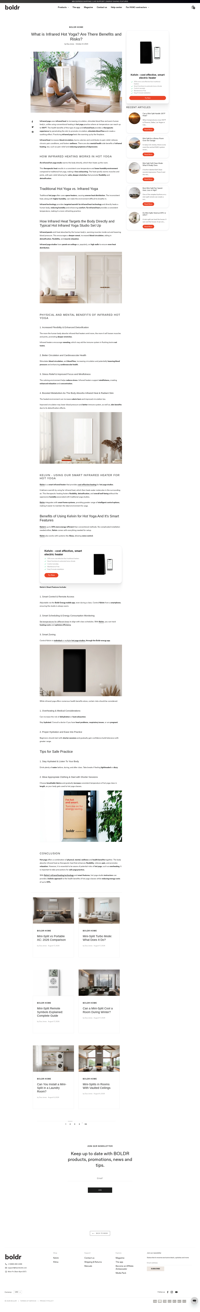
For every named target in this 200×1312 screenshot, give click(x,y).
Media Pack (121, 1273)
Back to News (102, 1233)
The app (119, 1262)
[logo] (12, 7)
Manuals (88, 1266)
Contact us (89, 1258)
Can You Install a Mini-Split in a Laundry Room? (51, 1088)
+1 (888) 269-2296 (15, 1264)
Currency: (8, 1292)
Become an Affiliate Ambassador (124, 1267)
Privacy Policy (47, 1301)
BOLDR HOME (76, 27)
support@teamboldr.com (17, 1268)
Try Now (51, 575)
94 (86, 1124)
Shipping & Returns (93, 1262)
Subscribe (155, 1269)
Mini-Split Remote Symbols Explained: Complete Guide (50, 1012)
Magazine (120, 1258)
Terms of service (28, 1301)
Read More (148, 130)
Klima (55, 1262)
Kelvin (56, 1258)
